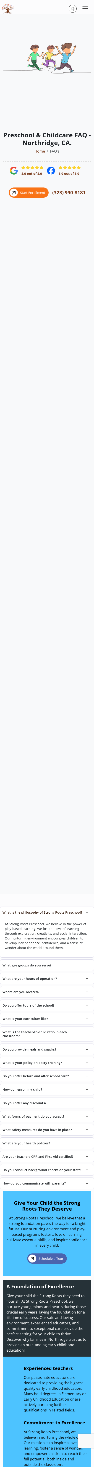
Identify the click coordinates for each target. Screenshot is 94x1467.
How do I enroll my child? (22, 1089)
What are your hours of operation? (30, 978)
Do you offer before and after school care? (36, 1076)
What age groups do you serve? (27, 965)
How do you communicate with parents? (34, 1183)
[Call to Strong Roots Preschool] (73, 9)
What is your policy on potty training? (32, 1063)
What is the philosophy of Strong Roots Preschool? (42, 912)
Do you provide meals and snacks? (29, 1049)
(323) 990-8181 (69, 192)
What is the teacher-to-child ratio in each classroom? (35, 1034)
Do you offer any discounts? (24, 1103)
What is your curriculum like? (25, 1019)
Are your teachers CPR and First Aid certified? (38, 1156)
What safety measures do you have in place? (37, 1130)
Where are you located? (21, 992)
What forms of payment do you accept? (33, 1116)
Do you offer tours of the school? (28, 1005)
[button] (85, 8)
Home (39, 151)
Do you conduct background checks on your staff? (42, 1170)
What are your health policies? (26, 1143)
